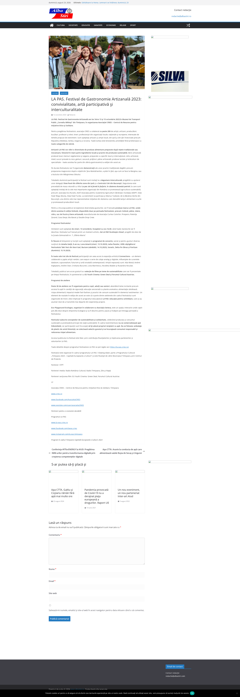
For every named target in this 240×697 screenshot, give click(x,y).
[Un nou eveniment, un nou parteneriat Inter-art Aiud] (130, 472)
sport (133, 25)
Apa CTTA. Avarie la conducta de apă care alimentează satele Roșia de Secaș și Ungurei (121, 451)
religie (123, 25)
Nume (52, 569)
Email (52, 581)
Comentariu (55, 535)
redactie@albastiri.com (175, 676)
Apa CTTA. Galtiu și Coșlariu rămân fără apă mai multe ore (62, 493)
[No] (237, 693)
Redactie (72, 115)
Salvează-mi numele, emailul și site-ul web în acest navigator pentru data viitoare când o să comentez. (96, 610)
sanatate (98, 25)
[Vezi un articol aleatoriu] (188, 25)
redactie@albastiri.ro (181, 16)
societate (73, 25)
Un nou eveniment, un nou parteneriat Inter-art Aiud (129, 493)
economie (111, 25)
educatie (86, 25)
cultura (61, 25)
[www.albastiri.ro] (52, 25)
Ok (192, 693)
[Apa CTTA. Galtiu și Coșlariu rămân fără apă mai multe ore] (63, 472)
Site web (53, 593)
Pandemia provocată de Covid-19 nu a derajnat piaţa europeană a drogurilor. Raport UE (96, 496)
